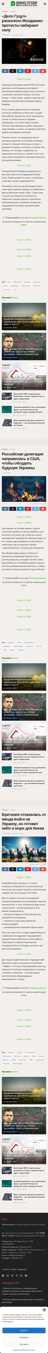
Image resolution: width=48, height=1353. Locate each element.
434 (15, 688)
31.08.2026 (8, 327)
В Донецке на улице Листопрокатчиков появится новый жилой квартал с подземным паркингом (24, 381)
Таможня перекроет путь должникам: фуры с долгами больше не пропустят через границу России (30, 409)
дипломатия (29, 642)
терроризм (40, 1060)
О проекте (6, 1269)
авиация (10, 1052)
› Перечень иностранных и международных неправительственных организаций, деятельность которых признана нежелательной (22, 1291)
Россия (39, 646)
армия (19, 1052)
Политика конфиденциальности (24, 1350)
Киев (34, 1056)
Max (25, 224)
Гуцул (5, 286)
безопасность (30, 1052)
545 (15, 387)
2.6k (15, 357)
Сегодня (13, 11)
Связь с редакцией (19, 1269)
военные (17, 1056)
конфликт (7, 646)
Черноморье (18, 1063)
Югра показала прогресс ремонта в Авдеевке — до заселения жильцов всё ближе (29, 422)
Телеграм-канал (36, 217)
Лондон (42, 1056)
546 (15, 748)
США (5, 650)
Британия (7, 1056)
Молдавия (14, 286)
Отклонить (24, 1337)
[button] (44, 1310)
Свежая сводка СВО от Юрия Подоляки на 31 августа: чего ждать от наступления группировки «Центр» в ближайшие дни (24, 351)
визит (19, 642)
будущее (10, 642)
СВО (31, 1060)
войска (26, 1056)
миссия (6, 1060)
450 (25, 415)
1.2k (25, 402)
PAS (9, 282)
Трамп (12, 650)
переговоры (18, 646)
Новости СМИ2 (24, 79)
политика (36, 286)
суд (15, 289)
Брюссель (17, 282)
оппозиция (25, 286)
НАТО (14, 1060)
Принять (24, 1330)
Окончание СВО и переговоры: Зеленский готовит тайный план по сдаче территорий (29, 396)
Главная (5, 11)
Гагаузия (36, 282)
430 (15, 327)
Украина (20, 650)
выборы (27, 282)
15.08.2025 (6, 35)
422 (25, 428)
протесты (7, 289)
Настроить (24, 1344)
